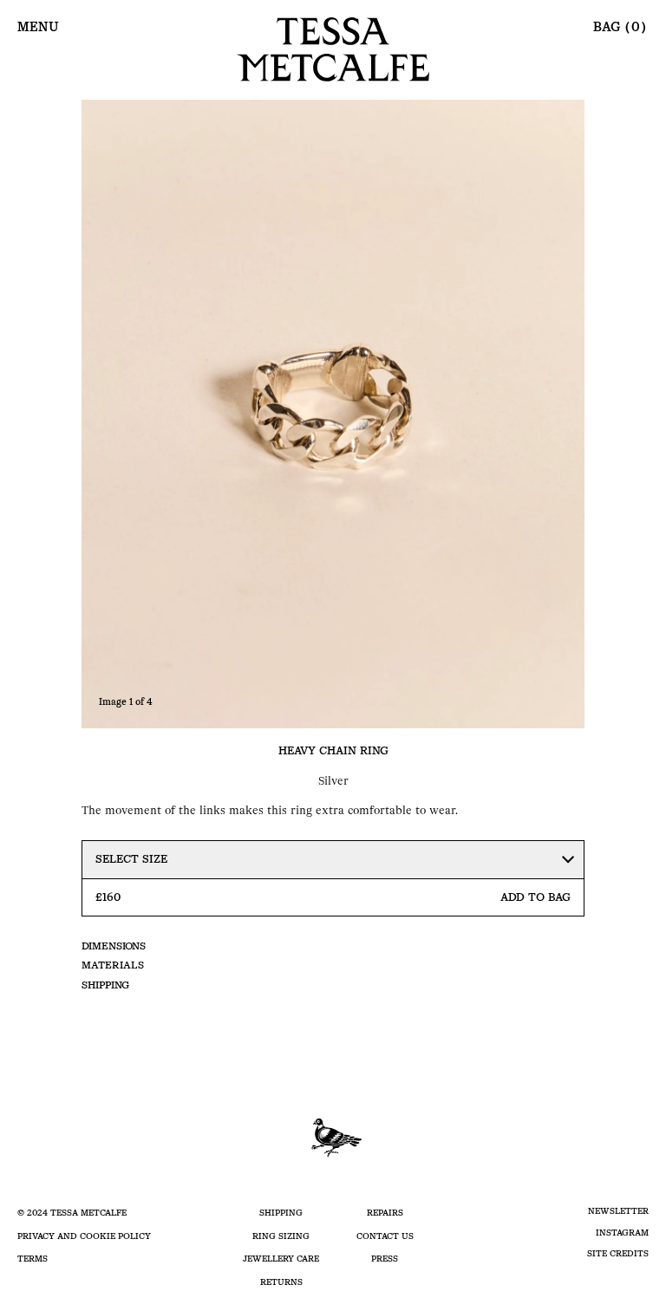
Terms (32, 1258)
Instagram (622, 1232)
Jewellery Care (281, 1258)
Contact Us (385, 1236)
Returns (281, 1282)
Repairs (385, 1212)
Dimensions (114, 946)
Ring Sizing (281, 1236)
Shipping (105, 985)
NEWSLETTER (618, 1210)
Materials (113, 965)
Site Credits (618, 1253)
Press (384, 1258)
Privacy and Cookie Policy (84, 1236)
